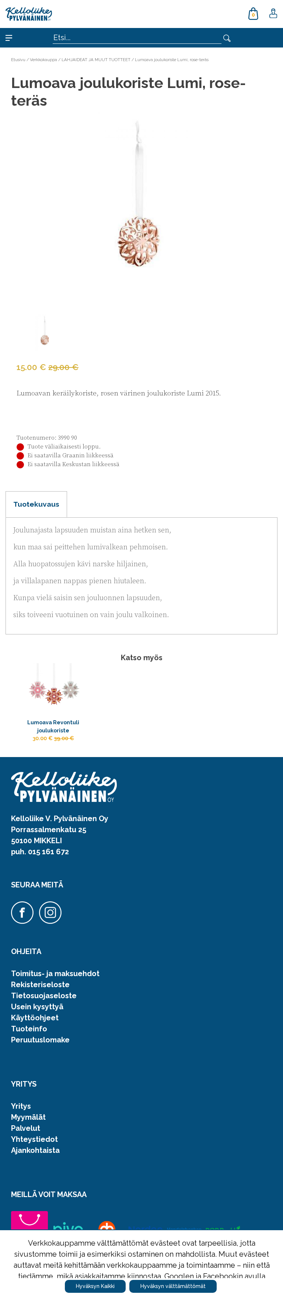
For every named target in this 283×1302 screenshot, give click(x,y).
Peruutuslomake (40, 1039)
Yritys (21, 1106)
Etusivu (18, 59)
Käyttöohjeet (35, 1017)
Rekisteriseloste (40, 984)
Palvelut (25, 1128)
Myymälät (28, 1117)
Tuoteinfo (29, 1028)
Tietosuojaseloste (44, 995)
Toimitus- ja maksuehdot (55, 973)
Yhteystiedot (34, 1139)
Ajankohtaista (35, 1150)
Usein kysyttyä (37, 1006)
